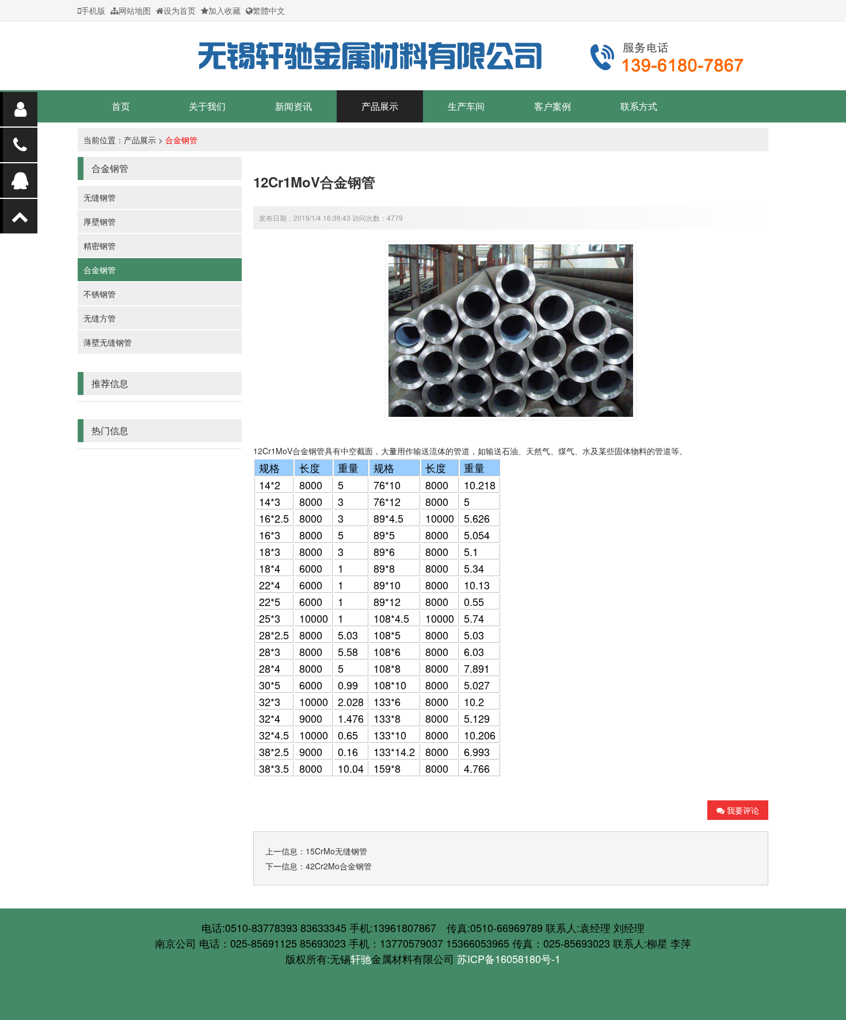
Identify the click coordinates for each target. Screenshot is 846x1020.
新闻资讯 (293, 106)
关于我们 (207, 106)
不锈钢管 (99, 294)
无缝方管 (99, 318)
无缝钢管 (99, 197)
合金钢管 (181, 139)
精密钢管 (99, 245)
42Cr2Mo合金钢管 (339, 866)
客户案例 (552, 106)
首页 (121, 106)
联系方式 (638, 106)
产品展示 (379, 106)
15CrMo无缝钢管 (336, 851)
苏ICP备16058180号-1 (509, 958)
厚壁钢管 (99, 221)
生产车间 (466, 106)
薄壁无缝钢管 (107, 342)
